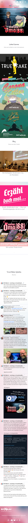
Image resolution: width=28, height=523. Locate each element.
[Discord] (17, 2)
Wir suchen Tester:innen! (14, 247)
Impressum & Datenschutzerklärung (11, 515)
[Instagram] (25, 2)
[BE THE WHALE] (14, 124)
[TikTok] (23, 2)
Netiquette (23, 515)
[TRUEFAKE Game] (14, 68)
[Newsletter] (14, 2)
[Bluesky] (20, 2)
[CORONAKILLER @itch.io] (14, 96)
